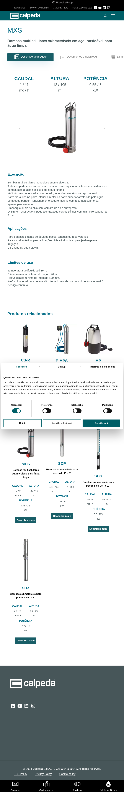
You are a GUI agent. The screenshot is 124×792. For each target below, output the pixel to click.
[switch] (46, 410)
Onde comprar (46, 790)
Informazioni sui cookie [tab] (102, 366)
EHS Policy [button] (20, 773)
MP (98, 361)
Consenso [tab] (21, 366)
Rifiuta (22, 423)
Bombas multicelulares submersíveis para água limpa (25, 474)
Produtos (77, 790)
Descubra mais (26, 520)
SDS (98, 476)
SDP (62, 463)
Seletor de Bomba (108, 790)
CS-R (25, 360)
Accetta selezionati (62, 423)
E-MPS (62, 361)
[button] (113, 16)
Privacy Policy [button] (43, 773)
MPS (26, 464)
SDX (26, 588)
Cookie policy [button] (67, 773)
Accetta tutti (101, 423)
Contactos (15, 790)
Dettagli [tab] (62, 366)
